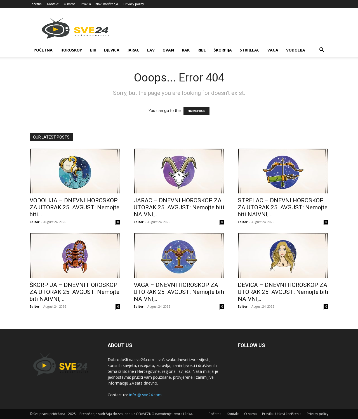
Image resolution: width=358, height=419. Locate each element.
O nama (70, 4)
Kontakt (52, 4)
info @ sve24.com (145, 394)
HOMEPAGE (196, 111)
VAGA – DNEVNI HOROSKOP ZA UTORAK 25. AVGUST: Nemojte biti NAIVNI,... (179, 292)
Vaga (272, 50)
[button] (321, 50)
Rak (186, 50)
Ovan (168, 50)
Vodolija (295, 50)
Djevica (111, 50)
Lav (151, 50)
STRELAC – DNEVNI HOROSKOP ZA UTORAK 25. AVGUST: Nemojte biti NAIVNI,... (283, 207)
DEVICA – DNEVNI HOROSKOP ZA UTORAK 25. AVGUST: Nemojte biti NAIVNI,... (283, 292)
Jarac (133, 50)
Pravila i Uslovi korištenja (99, 4)
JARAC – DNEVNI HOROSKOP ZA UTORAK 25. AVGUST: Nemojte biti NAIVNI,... (179, 207)
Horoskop (71, 50)
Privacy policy (133, 4)
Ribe (201, 50)
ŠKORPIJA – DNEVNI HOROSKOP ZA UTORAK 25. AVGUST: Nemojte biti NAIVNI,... (74, 292)
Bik (93, 50)
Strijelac (250, 50)
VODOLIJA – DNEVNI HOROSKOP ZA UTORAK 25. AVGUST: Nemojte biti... (74, 207)
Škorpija (223, 50)
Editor (34, 222)
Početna (36, 4)
